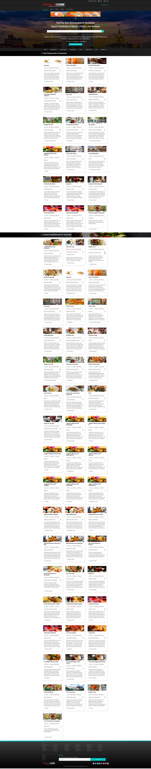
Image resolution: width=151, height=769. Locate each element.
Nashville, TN (78, 748)
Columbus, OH (55, 746)
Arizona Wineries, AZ (45, 745)
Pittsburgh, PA (89, 747)
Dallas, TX (55, 747)
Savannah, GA (105, 5)
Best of (51, 9)
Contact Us (44, 756)
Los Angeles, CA (67, 749)
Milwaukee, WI (78, 745)
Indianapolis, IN (66, 748)
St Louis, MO (100, 748)
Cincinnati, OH (55, 744)
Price (80, 49)
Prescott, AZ (89, 748)
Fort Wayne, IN (55, 750)
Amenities (103, 49)
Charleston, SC (44, 749)
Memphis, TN (78, 744)
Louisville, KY (66, 750)
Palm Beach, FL (89, 744)
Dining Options (53, 49)
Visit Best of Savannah (76, 44)
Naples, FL (77, 747)
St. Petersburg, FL (100, 747)
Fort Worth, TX (66, 744)
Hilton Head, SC (66, 747)
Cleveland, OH (55, 745)
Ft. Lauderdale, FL (67, 745)
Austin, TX (44, 747)
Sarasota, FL (100, 744)
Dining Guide (45, 9)
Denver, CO (55, 748)
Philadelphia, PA (89, 745)
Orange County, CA (79, 750)
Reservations (73, 49)
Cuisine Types (63, 49)
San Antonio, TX (89, 749)
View (45, 49)
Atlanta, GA (44, 746)
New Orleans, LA (78, 749)
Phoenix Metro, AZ (90, 746)
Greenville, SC (66, 746)
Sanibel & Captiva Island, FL (91, 750)
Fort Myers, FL (55, 749)
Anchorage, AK (44, 744)
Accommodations (69, 9)
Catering (62, 9)
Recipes (56, 9)
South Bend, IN (100, 746)
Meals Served (88, 49)
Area (96, 49)
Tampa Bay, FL (100, 749)
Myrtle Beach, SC (78, 746)
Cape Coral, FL (44, 748)
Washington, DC (100, 750)
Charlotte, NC (44, 750)
